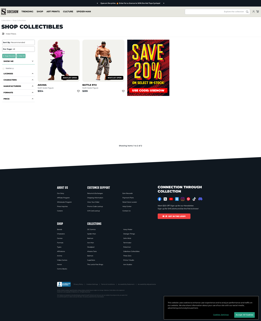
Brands (59, 229)
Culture (68, 11)
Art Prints (53, 11)
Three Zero (127, 256)
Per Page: (7, 49)
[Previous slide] (97, 3)
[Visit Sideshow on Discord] (200, 199)
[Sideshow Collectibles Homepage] (9, 12)
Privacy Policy (78, 284)
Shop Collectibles (19, 20)
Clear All (22, 56)
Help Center (126, 206)
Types (59, 247)
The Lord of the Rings (95, 264)
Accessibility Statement (126, 284)
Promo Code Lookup (95, 206)
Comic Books (62, 269)
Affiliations (61, 251)
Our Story (60, 193)
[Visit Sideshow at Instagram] (182, 199)
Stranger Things (129, 234)
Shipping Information (95, 198)
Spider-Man (84, 11)
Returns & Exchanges (95, 193)
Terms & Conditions (108, 284)
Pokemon (127, 247)
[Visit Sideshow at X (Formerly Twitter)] (165, 199)
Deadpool (90, 247)
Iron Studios (127, 264)
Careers (60, 211)
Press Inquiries (62, 206)
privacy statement (90, 296)
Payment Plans (128, 198)
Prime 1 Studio (128, 260)
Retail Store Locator (129, 202)
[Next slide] (164, 3)
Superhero (91, 260)
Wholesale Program (64, 202)
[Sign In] (253, 11)
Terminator (127, 243)
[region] (211, 308)
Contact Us (126, 211)
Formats (60, 243)
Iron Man (90, 243)
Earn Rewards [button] (127, 193)
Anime (59, 256)
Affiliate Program (63, 198)
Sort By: (6, 42)
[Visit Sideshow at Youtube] (171, 199)
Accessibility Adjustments (147, 284)
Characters (61, 234)
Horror (59, 264)
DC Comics (91, 229)
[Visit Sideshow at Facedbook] (159, 199)
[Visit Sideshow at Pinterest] (188, 199)
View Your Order (93, 202)
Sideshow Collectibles (131, 251)
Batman (90, 238)
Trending (27, 11)
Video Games (62, 260)
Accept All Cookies (244, 315)
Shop (40, 11)
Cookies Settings (92, 284)
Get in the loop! (177, 216)
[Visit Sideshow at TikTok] (194, 199)
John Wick (127, 238)
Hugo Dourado (10, 56)
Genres (59, 238)
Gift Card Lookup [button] (93, 211)
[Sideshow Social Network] (177, 199)
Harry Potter (127, 229)
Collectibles (5, 20)
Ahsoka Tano (92, 251)
